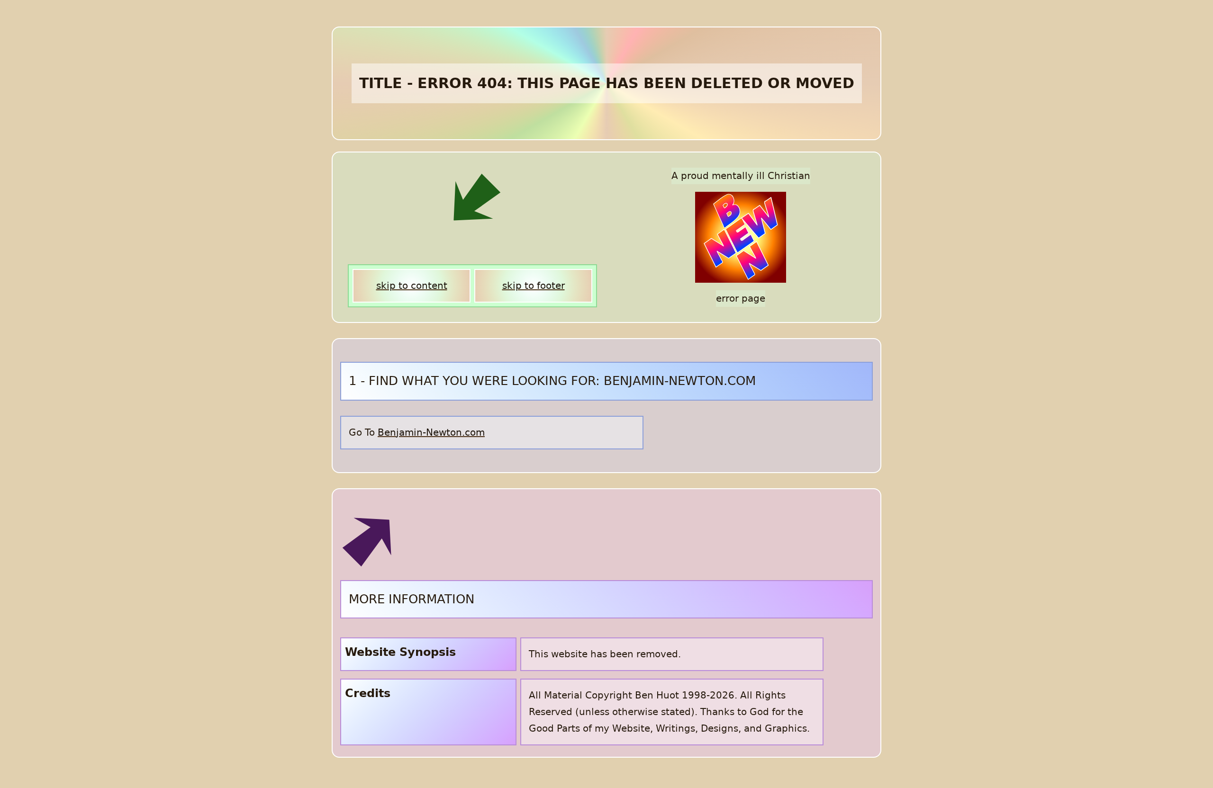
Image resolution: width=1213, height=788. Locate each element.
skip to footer (533, 285)
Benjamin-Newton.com (431, 432)
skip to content (411, 285)
